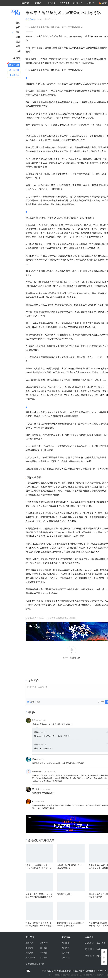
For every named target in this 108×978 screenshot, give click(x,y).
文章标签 (65, 952)
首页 (18, 22)
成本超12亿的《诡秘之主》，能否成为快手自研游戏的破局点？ (39, 895)
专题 (18, 46)
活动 (18, 51)
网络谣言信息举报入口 (35, 964)
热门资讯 (65, 943)
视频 (18, 41)
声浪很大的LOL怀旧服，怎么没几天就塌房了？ (70, 866)
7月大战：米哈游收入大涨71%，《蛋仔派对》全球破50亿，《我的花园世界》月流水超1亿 (39, 866)
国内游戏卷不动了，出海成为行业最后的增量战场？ (70, 924)
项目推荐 (29, 947)
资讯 (18, 32)
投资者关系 (30, 957)
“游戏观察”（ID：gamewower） (68, 36)
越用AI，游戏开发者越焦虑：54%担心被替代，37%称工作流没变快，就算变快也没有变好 (39, 924)
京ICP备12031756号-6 (87, 975)
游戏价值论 (30, 19)
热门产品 (65, 947)
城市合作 (29, 943)
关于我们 (44, 947)
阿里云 (49, 971)
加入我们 (44, 957)
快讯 (18, 27)
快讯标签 (65, 957)
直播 (18, 36)
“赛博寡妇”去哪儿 (64, 894)
